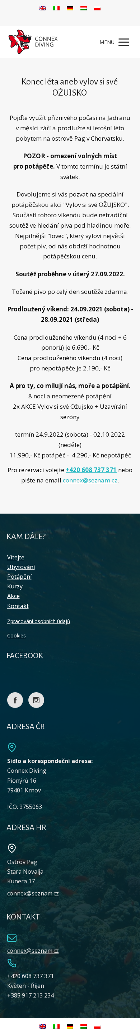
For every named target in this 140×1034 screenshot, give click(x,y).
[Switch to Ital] (56, 8)
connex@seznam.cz (90, 480)
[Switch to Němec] (70, 8)
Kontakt (18, 606)
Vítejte (15, 557)
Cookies (16, 635)
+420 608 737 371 (91, 470)
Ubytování (21, 567)
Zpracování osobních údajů (38, 621)
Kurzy (15, 586)
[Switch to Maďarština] (83, 8)
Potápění (19, 577)
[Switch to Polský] (97, 8)
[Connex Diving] (33, 42)
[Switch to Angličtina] (43, 8)
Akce (13, 596)
